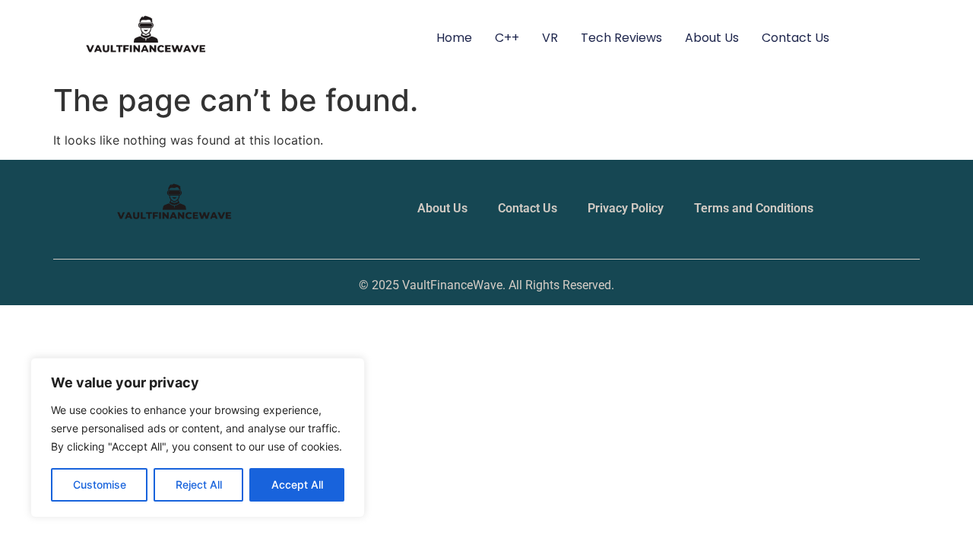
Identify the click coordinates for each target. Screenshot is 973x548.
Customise (99, 484)
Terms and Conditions (753, 208)
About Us (712, 37)
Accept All (297, 484)
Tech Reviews (621, 37)
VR (550, 37)
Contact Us (795, 37)
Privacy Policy (626, 208)
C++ (507, 37)
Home (454, 37)
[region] (197, 438)
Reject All (199, 484)
